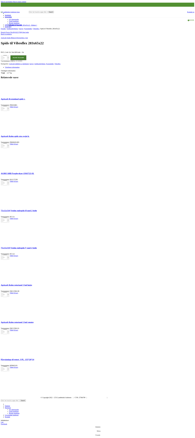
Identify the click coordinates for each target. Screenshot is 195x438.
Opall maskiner (14, 21)
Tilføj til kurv (18, 57)
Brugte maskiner (14, 23)
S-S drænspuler (14, 19)
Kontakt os (190, 12)
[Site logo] (10, 12)
